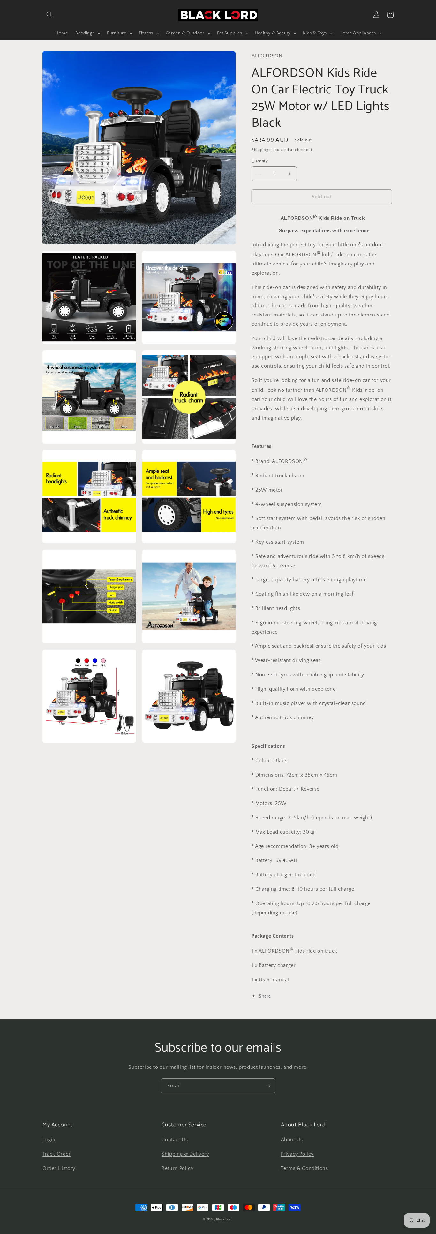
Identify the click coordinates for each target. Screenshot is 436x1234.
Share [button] (265, 996)
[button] (49, 15)
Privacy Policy (297, 1154)
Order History (58, 1168)
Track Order (56, 1154)
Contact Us (175, 1139)
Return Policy (177, 1168)
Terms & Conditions (304, 1168)
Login (49, 1139)
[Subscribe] (268, 1085)
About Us (292, 1139)
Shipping (260, 150)
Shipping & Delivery (185, 1154)
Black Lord (224, 1219)
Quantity (260, 161)
